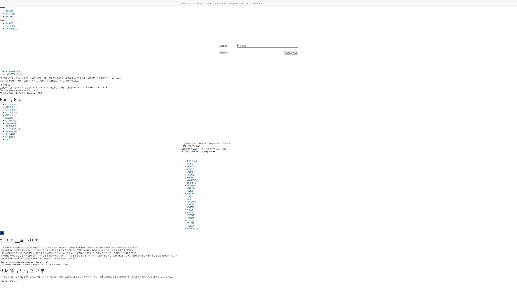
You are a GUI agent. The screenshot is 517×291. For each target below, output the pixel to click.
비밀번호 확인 (291, 52)
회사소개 (197, 3)
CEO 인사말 (192, 161)
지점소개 (191, 225)
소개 (189, 196)
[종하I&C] (186, 3)
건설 (208, 3)
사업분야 (191, 188)
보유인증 (191, 185)
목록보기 (224, 52)
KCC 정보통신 (11, 104)
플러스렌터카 (11, 131)
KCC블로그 (10, 136)
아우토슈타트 (11, 123)
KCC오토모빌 (11, 120)
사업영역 (191, 190)
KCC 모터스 (10, 115)
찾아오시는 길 (11, 16)
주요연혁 (191, 223)
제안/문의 (191, 212)
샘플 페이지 (192, 193)
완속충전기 (192, 201)
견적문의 (191, 169)
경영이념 (191, 171)
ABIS (7, 139)
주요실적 (191, 215)
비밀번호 (224, 46)
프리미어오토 (11, 125)
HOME (190, 163)
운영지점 (191, 204)
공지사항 (9, 11)
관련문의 (191, 177)
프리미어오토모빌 (12, 128)
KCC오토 (9, 117)
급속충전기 (192, 180)
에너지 (244, 3)
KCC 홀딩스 (10, 107)
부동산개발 (219, 3)
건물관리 (232, 3)
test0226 (191, 166)
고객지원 (255, 3)
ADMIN (58, 80)
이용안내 (191, 209)
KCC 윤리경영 (11, 112)
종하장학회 (10, 134)
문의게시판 (10, 13)
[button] (258, 20)
